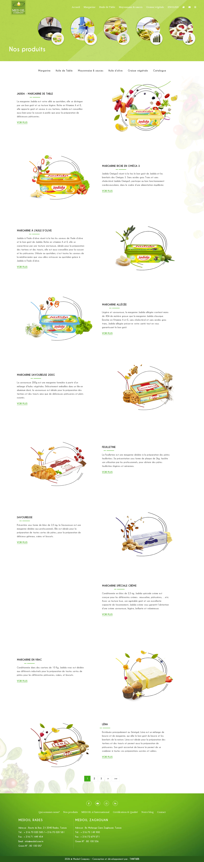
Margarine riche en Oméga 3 (121, 166)
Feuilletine (109, 447)
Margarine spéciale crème (119, 585)
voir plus (22, 122)
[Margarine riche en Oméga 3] (59, 145)
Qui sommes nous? (49, 812)
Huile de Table (107, 7)
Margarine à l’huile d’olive (34, 230)
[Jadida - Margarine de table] (145, 74)
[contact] (189, 7)
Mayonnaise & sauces (130, 7)
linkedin (115, 803)
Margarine (89, 7)
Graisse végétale (155, 7)
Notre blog (147, 812)
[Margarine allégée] (59, 285)
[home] (183, 7)
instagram (106, 803)
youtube (97, 803)
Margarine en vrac (29, 659)
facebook (88, 803)
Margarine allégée (114, 304)
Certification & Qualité (125, 812)
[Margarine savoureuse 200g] (145, 356)
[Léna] (59, 707)
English (173, 7)
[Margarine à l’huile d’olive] (145, 215)
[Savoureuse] (145, 496)
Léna (105, 724)
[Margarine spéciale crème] (59, 566)
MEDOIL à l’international (95, 812)
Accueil (76, 7)
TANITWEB (134, 859)
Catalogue (159, 70)
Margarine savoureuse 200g (36, 374)
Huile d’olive (115, 70)
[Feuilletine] (59, 426)
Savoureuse (24, 517)
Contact (161, 812)
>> (115, 778)
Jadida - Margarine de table (35, 93)
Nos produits (70, 812)
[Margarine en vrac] (145, 637)
